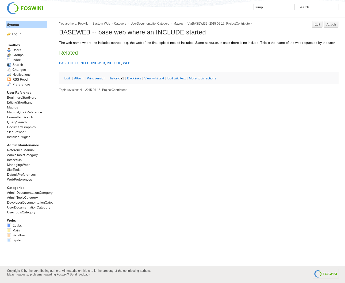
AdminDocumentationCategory (30, 192)
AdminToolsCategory (22, 155)
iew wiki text (154, 78)
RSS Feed (20, 79)
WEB (126, 63)
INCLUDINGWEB (92, 63)
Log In (16, 34)
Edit (317, 24)
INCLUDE (114, 63)
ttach (79, 78)
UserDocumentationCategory (149, 23)
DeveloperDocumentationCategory (32, 202)
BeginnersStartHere (21, 97)
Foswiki (83, 23)
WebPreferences (19, 179)
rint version (96, 78)
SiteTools (13, 169)
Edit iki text (176, 78)
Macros (178, 23)
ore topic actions (202, 78)
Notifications (21, 74)
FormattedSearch (20, 117)
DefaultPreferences (21, 174)
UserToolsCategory (21, 212)
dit (67, 78)
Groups (17, 55)
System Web (101, 23)
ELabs (17, 225)
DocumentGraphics (21, 127)
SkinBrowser (16, 132)
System (13, 24)
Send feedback (80, 274)
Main (16, 230)
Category (120, 23)
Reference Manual (20, 150)
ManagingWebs (18, 165)
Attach (331, 24)
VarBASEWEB (197, 23)
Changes (19, 69)
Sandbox (19, 235)
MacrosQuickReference (24, 112)
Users (16, 50)
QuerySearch (17, 122)
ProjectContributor (238, 23)
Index (16, 60)
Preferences (21, 84)
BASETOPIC (68, 63)
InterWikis (14, 160)
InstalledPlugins (18, 137)
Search (17, 65)
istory (114, 78)
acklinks (134, 78)
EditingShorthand (20, 102)
